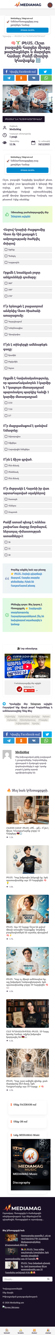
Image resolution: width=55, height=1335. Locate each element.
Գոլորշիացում (15, 321)
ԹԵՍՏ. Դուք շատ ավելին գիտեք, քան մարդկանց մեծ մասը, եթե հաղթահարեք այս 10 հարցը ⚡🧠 (26, 1083)
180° (10, 289)
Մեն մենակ (13, 478)
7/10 (10, 409)
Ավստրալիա (14, 436)
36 (9, 542)
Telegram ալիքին (20, 216)
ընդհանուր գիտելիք (30, 716)
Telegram (35, 703)
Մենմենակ (13, 471)
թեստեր (13, 719)
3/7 (9, 415)
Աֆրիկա (12, 442)
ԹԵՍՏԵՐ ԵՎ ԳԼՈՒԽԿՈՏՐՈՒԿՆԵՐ (23, 119)
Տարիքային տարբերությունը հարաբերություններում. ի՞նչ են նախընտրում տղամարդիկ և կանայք (27, 616)
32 (9, 548)
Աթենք (11, 249)
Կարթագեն (13, 262)
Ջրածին (12, 355)
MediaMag (22, 752)
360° (10, 283)
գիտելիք (11, 716)
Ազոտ (11, 368)
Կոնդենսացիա (15, 328)
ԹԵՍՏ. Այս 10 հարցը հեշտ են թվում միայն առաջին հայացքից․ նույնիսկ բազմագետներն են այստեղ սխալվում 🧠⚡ (27, 931)
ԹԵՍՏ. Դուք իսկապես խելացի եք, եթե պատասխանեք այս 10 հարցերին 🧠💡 (27, 880)
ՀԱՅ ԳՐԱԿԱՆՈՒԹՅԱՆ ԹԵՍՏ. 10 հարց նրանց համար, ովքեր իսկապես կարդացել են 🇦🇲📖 (27, 1034)
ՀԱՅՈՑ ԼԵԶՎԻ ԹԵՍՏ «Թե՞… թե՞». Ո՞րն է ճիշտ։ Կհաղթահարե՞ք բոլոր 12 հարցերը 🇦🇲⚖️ (27, 830)
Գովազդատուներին (12, 1288)
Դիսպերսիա (14, 334)
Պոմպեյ (12, 256)
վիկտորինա (23, 723)
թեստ (47, 716)
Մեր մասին (8, 1292)
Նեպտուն (12, 512)
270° (10, 296)
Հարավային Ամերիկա (19, 449)
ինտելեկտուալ (28, 719)
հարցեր (44, 719)
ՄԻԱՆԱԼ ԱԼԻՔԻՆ (27, 30)
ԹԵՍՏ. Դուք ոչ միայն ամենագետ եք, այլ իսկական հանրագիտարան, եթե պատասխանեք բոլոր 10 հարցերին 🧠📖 (27, 983)
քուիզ (36, 723)
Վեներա (12, 505)
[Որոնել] (48, 1279)
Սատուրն (12, 499)
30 (9, 555)
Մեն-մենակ (13, 465)
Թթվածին (13, 361)
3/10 (10, 402)
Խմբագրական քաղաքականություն (20, 1296)
